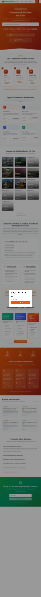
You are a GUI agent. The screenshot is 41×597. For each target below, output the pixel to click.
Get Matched (21, 302)
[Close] (30, 291)
